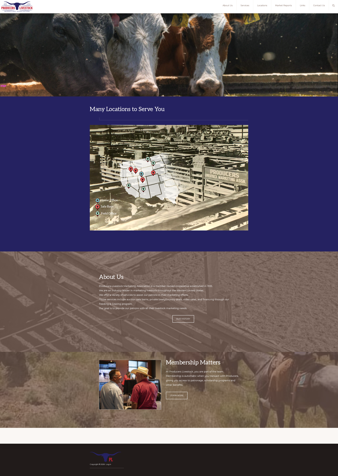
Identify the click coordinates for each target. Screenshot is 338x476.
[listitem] (148, 159)
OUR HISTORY (183, 319)
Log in (108, 464)
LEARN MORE (177, 395)
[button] (333, 5)
